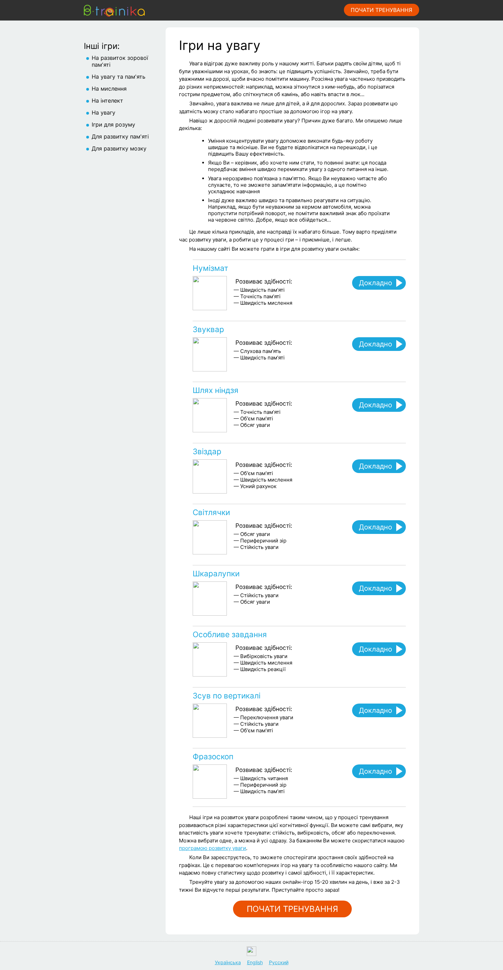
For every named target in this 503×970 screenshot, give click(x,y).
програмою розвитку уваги (212, 848)
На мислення (109, 88)
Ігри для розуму (113, 124)
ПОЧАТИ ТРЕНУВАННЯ (381, 9)
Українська (228, 962)
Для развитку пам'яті (120, 136)
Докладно (375, 283)
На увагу (103, 112)
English (255, 962)
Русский (278, 962)
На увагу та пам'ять (118, 76)
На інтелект (107, 100)
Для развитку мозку (119, 148)
